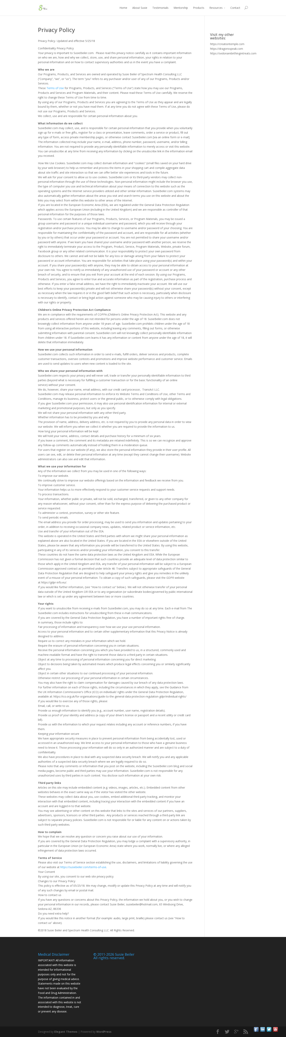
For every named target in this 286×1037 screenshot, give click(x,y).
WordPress (103, 1031)
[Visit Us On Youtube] (275, 1031)
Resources (216, 8)
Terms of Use (55, 88)
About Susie (139, 8)
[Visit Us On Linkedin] (262, 1031)
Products (198, 8)
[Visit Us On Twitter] (269, 1031)
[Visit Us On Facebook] (256, 1031)
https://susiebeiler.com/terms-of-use (83, 867)
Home (123, 8)
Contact (235, 8)
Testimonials (160, 8)
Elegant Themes (65, 1031)
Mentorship (181, 8)
